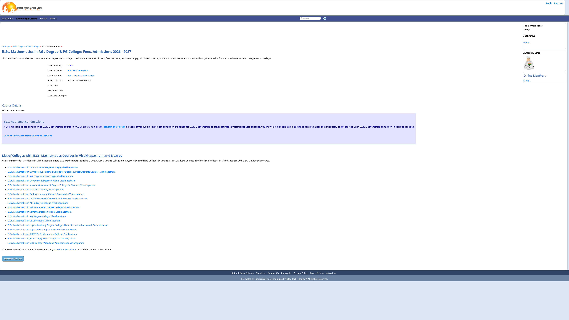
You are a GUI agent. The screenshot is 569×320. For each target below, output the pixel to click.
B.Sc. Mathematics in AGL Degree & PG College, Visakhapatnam (40, 176)
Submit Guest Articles (243, 272)
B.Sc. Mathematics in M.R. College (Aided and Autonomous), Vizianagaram (46, 242)
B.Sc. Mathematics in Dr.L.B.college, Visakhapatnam (34, 220)
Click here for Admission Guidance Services (28, 135)
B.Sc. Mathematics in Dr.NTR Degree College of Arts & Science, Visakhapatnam (47, 198)
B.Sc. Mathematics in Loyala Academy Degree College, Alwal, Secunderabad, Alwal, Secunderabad (58, 225)
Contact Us (273, 272)
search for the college (65, 249)
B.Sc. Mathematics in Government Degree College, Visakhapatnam (42, 180)
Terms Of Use (317, 272)
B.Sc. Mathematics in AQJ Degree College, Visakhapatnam (37, 216)
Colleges (6, 46)
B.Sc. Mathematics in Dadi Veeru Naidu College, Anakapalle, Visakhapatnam (46, 193)
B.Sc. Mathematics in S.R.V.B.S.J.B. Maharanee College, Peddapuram (42, 233)
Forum (43, 18)
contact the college (115, 126)
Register (559, 3)
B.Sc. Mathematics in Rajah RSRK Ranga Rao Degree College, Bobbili (42, 229)
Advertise (331, 272)
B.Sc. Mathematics (78, 70)
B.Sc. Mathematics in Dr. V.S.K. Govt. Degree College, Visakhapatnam (43, 167)
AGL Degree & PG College (26, 46)
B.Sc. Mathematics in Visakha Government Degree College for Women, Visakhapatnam (52, 185)
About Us (260, 272)
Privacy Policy (301, 272)
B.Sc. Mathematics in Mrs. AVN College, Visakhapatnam (36, 189)
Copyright (286, 272)
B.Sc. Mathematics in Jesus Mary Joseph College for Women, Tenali (42, 238)
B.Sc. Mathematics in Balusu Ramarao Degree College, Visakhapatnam (43, 207)
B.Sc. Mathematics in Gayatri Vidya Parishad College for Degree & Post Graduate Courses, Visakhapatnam (61, 171)
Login (549, 3)
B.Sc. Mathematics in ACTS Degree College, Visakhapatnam (38, 202)
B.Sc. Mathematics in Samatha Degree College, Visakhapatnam (40, 211)
